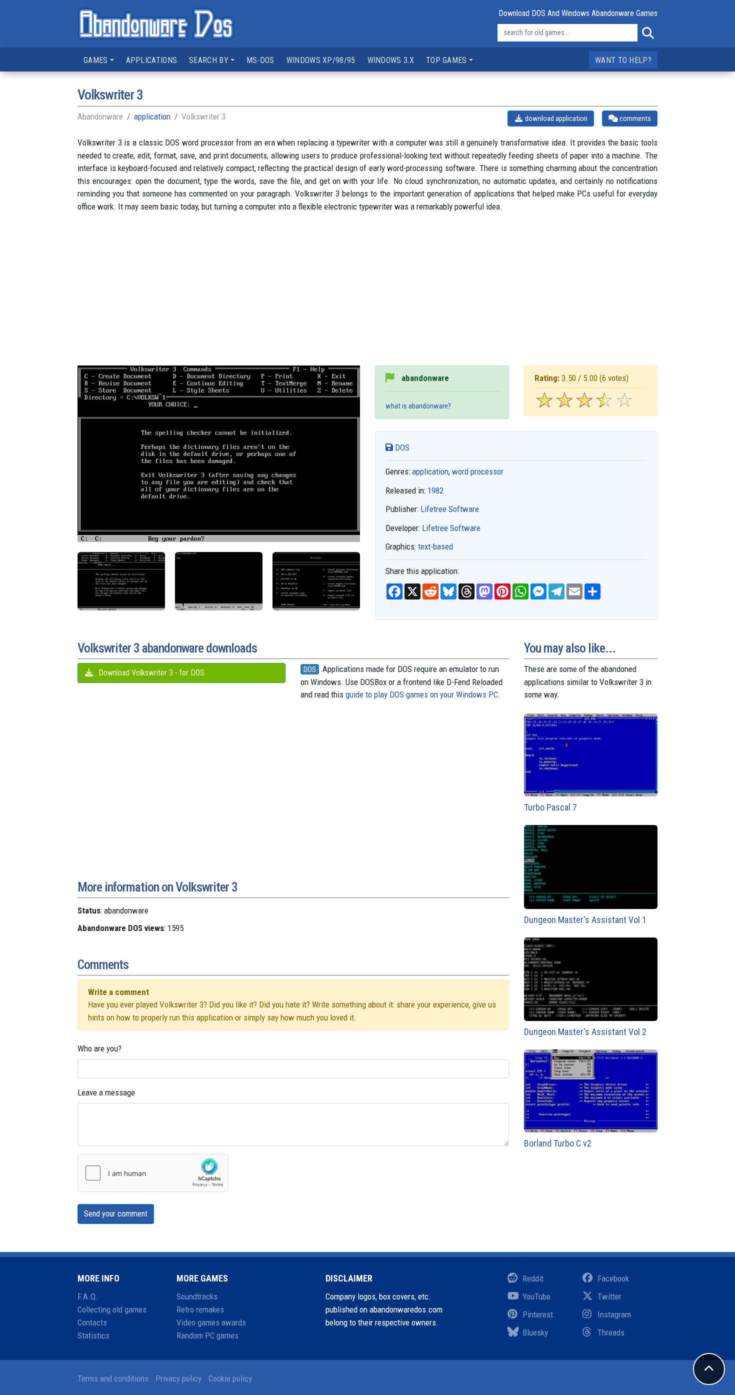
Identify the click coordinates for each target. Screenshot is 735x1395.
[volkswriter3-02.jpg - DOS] (121, 581)
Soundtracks (197, 1297)
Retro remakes (200, 1309)
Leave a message (106, 1093)
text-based (435, 547)
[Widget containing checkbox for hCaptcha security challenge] (153, 1173)
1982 (436, 491)
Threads (611, 1333)
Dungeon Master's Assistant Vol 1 (585, 919)
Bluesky (535, 1333)
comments (634, 118)
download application (556, 118)
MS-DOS (260, 60)
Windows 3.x (391, 60)
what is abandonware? (418, 406)
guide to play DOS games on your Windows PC (422, 695)
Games (96, 60)
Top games (446, 60)
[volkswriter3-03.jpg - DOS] (316, 581)
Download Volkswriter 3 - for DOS (150, 673)
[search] (648, 33)
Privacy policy (179, 1379)
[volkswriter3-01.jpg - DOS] (218, 581)
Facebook (613, 1279)
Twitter (610, 1297)
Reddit (533, 1279)
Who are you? (100, 1049)
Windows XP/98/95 (321, 60)
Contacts (92, 1323)
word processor (478, 471)
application (152, 117)
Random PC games (207, 1335)
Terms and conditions (113, 1379)
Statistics (94, 1335)
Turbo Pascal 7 (550, 807)
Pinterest (537, 1315)
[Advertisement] (368, 296)
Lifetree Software (449, 509)
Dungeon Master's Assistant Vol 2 (585, 1031)
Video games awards (211, 1323)
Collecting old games (112, 1309)
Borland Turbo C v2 (558, 1143)
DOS (401, 447)
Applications (152, 60)
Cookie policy (230, 1379)
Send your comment (116, 1213)
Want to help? (623, 60)
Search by (208, 60)
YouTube (536, 1297)
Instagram (614, 1315)
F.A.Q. (88, 1297)
